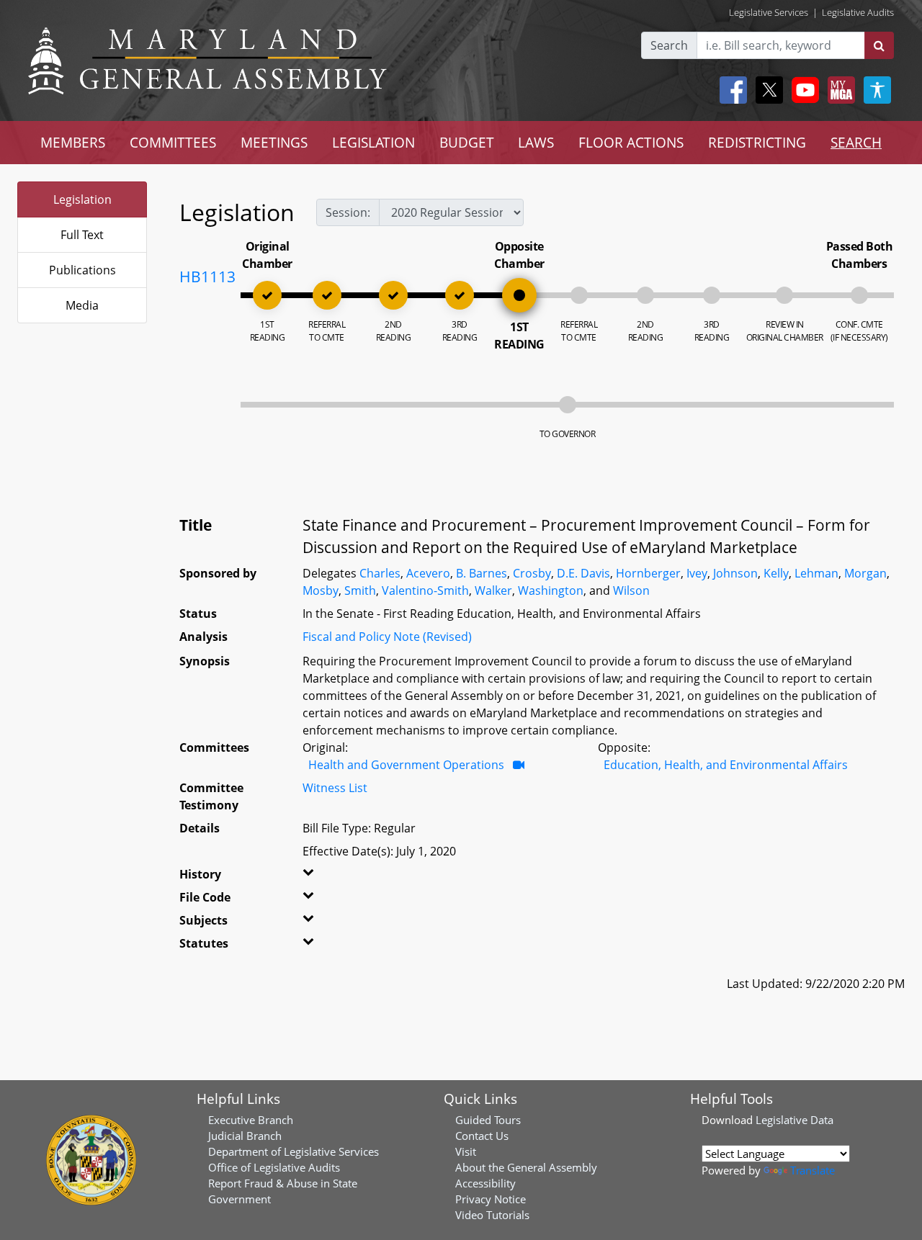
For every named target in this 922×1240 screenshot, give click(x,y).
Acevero (428, 573)
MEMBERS (72, 142)
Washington (550, 590)
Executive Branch (250, 1120)
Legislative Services (768, 12)
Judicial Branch (245, 1135)
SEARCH (856, 142)
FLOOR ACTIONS (631, 142)
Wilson (631, 590)
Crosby (532, 573)
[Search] (879, 45)
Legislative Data (794, 1120)
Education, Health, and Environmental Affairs (726, 765)
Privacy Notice (490, 1199)
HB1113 (207, 276)
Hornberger (648, 573)
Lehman (816, 573)
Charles (379, 573)
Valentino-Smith (425, 590)
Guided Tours (488, 1120)
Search (669, 45)
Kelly (776, 573)
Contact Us (482, 1135)
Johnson (735, 573)
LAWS (536, 142)
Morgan (865, 573)
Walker (493, 590)
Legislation (82, 199)
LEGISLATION (373, 142)
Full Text (82, 235)
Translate (812, 1170)
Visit (465, 1151)
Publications (82, 270)
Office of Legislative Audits (274, 1167)
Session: (348, 212)
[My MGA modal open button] (838, 90)
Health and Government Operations (406, 765)
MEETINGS (274, 142)
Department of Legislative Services (293, 1151)
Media (82, 305)
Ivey (696, 573)
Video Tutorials (492, 1215)
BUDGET (466, 142)
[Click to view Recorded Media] (518, 765)
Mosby (321, 590)
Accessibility (485, 1183)
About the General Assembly (526, 1167)
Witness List (335, 788)
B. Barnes (481, 573)
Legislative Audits (858, 12)
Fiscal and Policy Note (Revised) (387, 636)
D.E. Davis (583, 573)
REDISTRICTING (757, 142)
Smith (360, 590)
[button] (322, 877)
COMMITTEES (173, 142)
